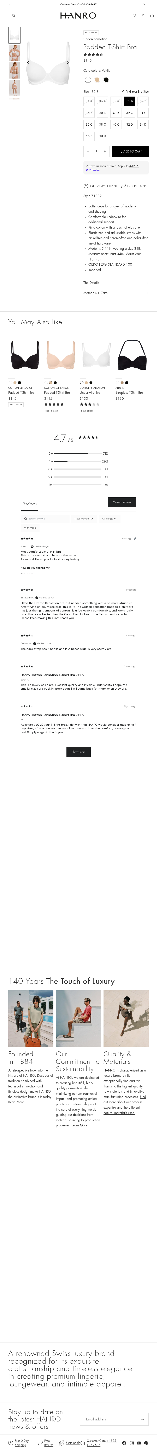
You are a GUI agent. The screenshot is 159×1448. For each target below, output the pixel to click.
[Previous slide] (9, 4)
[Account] (142, 15)
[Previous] (12, 355)
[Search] (13, 15)
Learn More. (79, 1125)
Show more (79, 752)
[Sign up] (142, 1419)
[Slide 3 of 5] (14, 70)
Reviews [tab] (29, 503)
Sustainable (73, 1442)
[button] (78, 453)
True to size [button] (27, 573)
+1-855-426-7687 (86, 4)
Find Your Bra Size (137, 91)
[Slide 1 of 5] (14, 35)
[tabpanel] (78, 638)
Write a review (122, 502)
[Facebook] (124, 1443)
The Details (91, 283)
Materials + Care (95, 293)
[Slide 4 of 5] (14, 88)
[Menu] (5, 16)
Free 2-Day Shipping (104, 186)
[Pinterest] (146, 1443)
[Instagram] (131, 1443)
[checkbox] (30, 528)
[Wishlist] (133, 15)
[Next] (37, 355)
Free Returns (137, 186)
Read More (16, 1102)
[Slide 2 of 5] (14, 53)
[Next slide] (144, 4)
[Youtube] (138, 1443)
